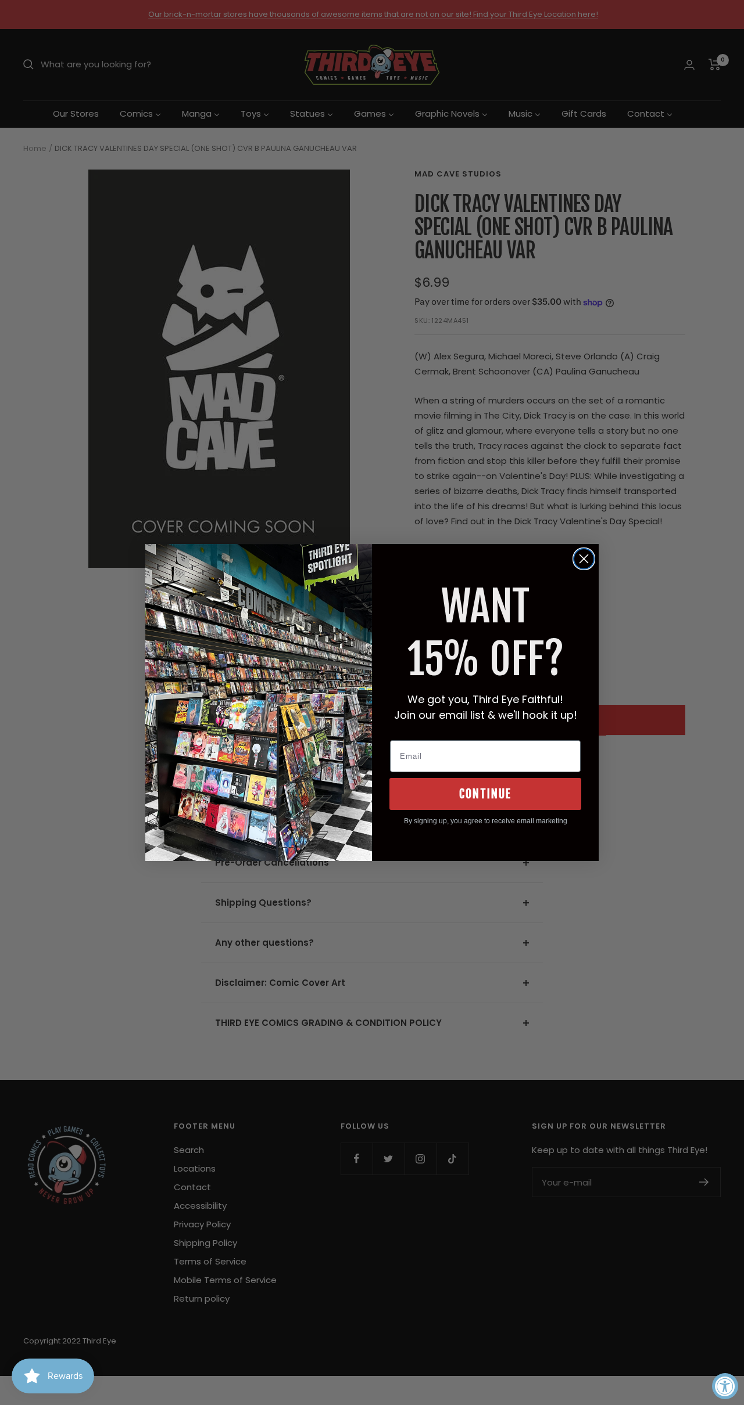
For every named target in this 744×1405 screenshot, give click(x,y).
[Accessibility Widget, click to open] (725, 1386)
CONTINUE (485, 794)
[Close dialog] (584, 559)
